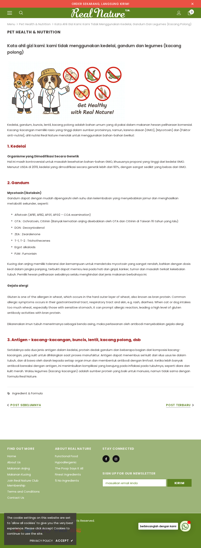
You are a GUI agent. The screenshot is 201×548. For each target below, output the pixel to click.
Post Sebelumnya (25, 405)
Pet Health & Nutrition (35, 24)
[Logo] (100, 12)
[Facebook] (106, 458)
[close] (192, 4)
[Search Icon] (21, 13)
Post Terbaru (178, 405)
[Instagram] (116, 458)
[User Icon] (179, 13)
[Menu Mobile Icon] (9, 13)
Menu (11, 24)
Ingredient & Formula (27, 393)
